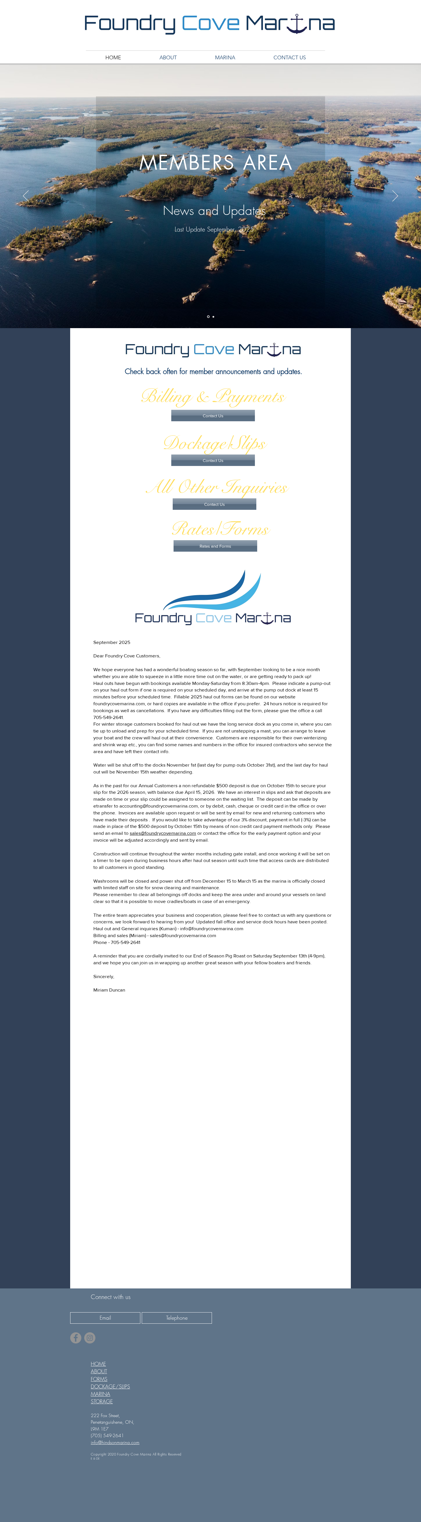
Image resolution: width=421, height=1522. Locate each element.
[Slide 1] (208, 317)
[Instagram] (89, 1337)
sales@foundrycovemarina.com (163, 833)
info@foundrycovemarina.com (211, 928)
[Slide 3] (213, 317)
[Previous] (26, 196)
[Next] (395, 196)
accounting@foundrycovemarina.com (158, 805)
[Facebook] (75, 1337)
